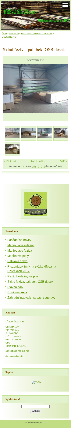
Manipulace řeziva (19, 250)
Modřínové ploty (18, 255)
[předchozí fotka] (9, 88)
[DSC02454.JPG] (12, 149)
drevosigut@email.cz (15, 356)
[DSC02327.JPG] (61, 133)
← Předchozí (10, 161)
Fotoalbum (14, 33)
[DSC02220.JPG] (44, 133)
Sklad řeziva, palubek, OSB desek (36, 33)
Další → (63, 161)
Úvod (4, 33)
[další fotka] (62, 88)
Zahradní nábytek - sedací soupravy (31, 297)
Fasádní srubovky (19, 240)
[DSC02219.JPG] (28, 133)
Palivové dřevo (17, 261)
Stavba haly (15, 287)
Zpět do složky (38, 161)
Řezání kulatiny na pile (22, 276)
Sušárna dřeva (17, 292)
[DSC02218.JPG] (12, 133)
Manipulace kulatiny (20, 245)
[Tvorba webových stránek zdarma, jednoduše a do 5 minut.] (44, 423)
